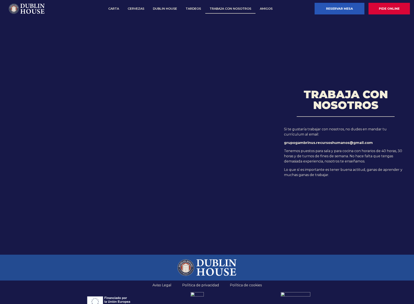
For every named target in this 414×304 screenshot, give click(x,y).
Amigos (266, 9)
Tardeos (193, 9)
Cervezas (136, 9)
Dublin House (165, 9)
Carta (113, 9)
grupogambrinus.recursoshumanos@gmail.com (328, 143)
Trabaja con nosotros (230, 9)
